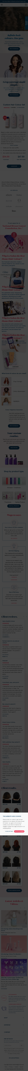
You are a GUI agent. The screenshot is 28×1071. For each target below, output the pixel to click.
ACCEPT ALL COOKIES (19, 831)
